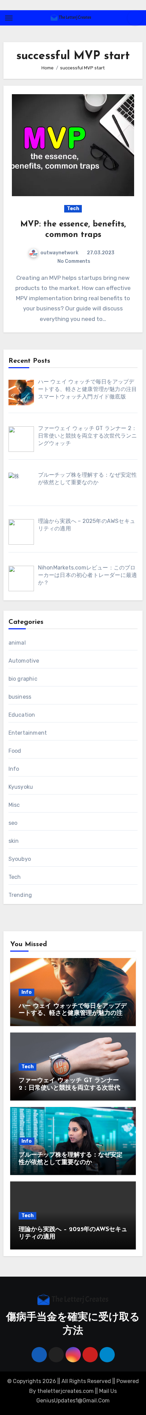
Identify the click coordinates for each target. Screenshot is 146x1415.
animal (17, 643)
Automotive (23, 661)
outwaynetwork (59, 253)
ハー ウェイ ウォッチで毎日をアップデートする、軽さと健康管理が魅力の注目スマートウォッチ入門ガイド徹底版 (73, 1013)
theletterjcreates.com (65, 1391)
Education (21, 715)
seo (13, 823)
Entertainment (27, 733)
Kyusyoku (20, 787)
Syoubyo (19, 859)
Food (14, 751)
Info (13, 769)
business (20, 697)
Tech (73, 208)
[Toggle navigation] (8, 18)
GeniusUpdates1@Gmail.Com (73, 1400)
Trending (20, 895)
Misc (14, 805)
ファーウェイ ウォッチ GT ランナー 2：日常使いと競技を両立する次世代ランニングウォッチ (72, 1088)
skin (13, 841)
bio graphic (22, 679)
